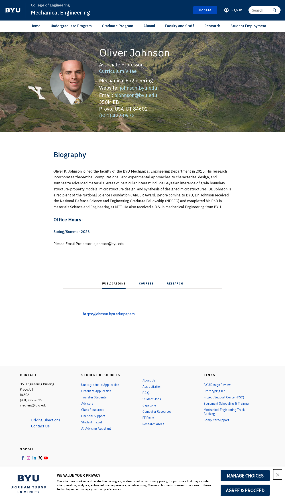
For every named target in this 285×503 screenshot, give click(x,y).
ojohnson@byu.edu (135, 95)
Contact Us (40, 426)
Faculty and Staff (179, 26)
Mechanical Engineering (60, 12)
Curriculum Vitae (118, 71)
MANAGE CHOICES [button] (245, 475)
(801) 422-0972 (116, 115)
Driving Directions (45, 420)
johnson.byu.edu (138, 88)
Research (212, 26)
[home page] (13, 10)
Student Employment (248, 26)
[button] (277, 474)
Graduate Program (117, 26)
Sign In (236, 10)
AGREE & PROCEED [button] (245, 490)
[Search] (274, 10)
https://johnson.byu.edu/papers (109, 314)
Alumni (149, 26)
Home (36, 26)
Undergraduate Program (71, 26)
